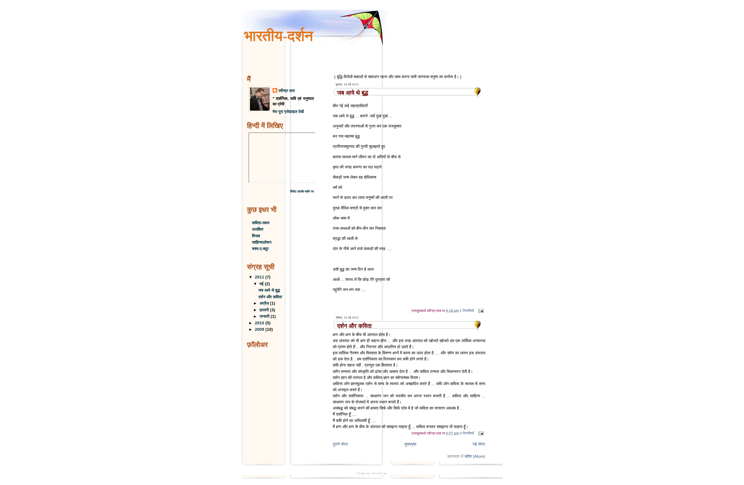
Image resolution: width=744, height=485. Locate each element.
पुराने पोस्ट (340, 444)
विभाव (256, 236)
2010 (260, 323)
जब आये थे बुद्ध (352, 92)
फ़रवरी (265, 310)
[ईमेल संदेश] (480, 310)
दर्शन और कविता (354, 326)
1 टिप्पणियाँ (467, 310)
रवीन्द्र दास (286, 91)
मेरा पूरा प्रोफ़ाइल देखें (288, 111)
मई (262, 284)
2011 (260, 277)
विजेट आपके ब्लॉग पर (302, 191)
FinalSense (379, 473)
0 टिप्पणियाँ (467, 433)
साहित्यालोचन (261, 242)
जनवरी (265, 316)
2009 (260, 329)
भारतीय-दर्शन (278, 36)
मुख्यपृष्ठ (410, 444)
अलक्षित (257, 229)
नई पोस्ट (479, 444)
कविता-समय (260, 223)
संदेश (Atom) (474, 456)
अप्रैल (265, 303)
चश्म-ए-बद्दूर (260, 249)
